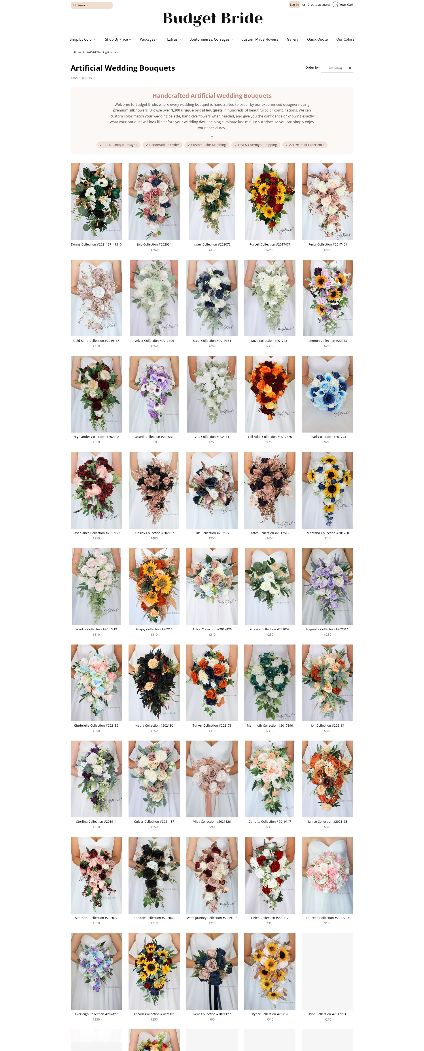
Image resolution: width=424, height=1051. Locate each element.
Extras (172, 39)
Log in (294, 4)
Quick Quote (317, 39)
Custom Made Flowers (259, 39)
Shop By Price (117, 39)
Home (77, 52)
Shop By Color (82, 39)
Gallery (293, 39)
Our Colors (345, 39)
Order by (312, 68)
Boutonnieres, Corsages (209, 39)
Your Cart (346, 4)
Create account (319, 4)
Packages (148, 39)
